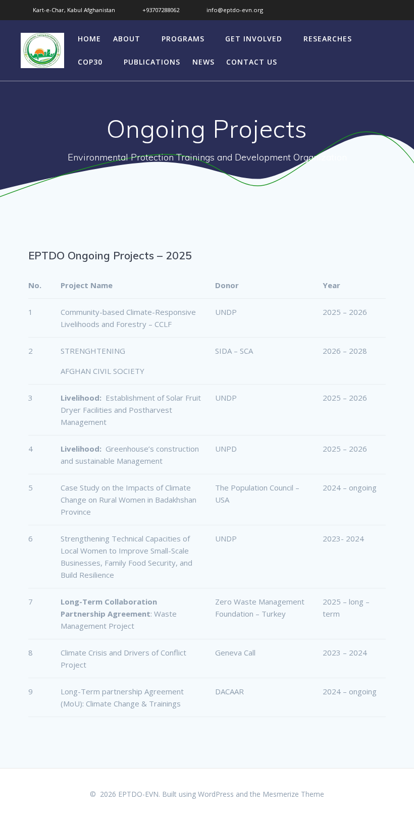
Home (89, 38)
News (203, 62)
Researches (327, 38)
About (126, 38)
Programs (183, 38)
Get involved (253, 38)
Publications (152, 62)
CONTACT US (251, 62)
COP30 (90, 62)
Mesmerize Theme (293, 794)
